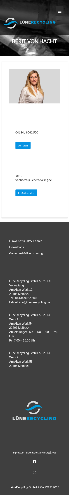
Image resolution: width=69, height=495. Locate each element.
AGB (54, 452)
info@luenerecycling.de (34, 302)
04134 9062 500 (26, 298)
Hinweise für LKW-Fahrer (25, 240)
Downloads (16, 247)
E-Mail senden (26, 192)
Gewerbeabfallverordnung (26, 253)
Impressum (18, 452)
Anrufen (23, 145)
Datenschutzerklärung (38, 452)
